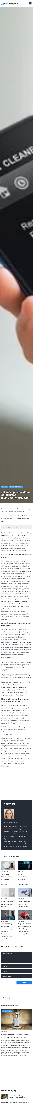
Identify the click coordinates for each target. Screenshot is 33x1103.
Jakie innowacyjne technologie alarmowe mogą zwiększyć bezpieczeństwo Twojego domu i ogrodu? (7, 931)
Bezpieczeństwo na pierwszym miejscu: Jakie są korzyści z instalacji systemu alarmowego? (24, 929)
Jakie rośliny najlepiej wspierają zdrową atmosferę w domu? (19, 1096)
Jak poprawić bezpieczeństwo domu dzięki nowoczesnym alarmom (7, 879)
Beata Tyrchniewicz (9, 515)
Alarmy (4, 487)
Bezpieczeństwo (16, 487)
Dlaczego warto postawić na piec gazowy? (15, 1034)
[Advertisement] (16, 783)
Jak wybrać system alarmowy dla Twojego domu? (24, 904)
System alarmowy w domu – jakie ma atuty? (8, 904)
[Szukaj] (3, 998)
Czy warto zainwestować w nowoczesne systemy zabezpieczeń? (23, 879)
